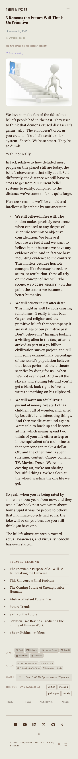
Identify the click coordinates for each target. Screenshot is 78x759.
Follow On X (48, 663)
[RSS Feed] (39, 734)
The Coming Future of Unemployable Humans (37, 590)
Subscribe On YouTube (30, 668)
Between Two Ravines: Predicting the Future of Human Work (37, 623)
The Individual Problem (27, 633)
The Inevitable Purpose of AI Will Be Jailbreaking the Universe (36, 571)
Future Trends (20, 607)
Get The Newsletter (28, 663)
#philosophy (32, 45)
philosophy (53, 693)
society (66, 693)
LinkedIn (33, 650)
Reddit (67, 650)
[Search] (59, 744)
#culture (10, 45)
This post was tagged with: (25, 686)
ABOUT (66, 701)
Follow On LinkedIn (53, 668)
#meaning (20, 45)
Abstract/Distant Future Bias (31, 599)
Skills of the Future (24, 614)
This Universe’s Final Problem (32, 581)
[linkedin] (34, 724)
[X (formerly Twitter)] (43, 724)
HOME (11, 701)
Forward (38, 655)
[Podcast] (62, 724)
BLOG (27, 701)
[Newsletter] (15, 724)
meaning (63, 686)
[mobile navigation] (68, 10)
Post (21, 650)
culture (51, 686)
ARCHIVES (46, 701)
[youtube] (25, 724)
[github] (53, 724)
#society (43, 45)
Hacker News (49, 650)
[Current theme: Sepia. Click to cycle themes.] (65, 744)
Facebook (23, 655)
